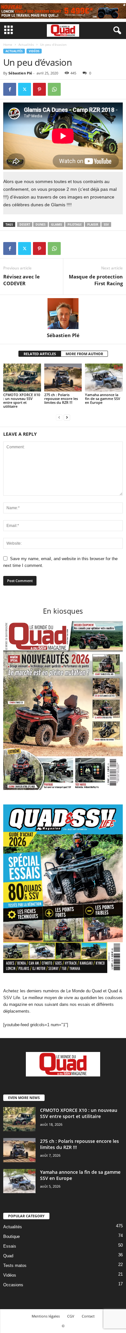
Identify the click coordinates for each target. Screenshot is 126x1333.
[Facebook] (9, 89)
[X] (24, 89)
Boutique (11, 1236)
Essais (9, 1246)
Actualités (26, 44)
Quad (8, 1255)
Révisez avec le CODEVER (21, 280)
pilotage (75, 224)
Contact (88, 1316)
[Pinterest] (39, 89)
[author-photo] (63, 313)
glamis (56, 224)
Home (7, 44)
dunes (41, 224)
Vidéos (34, 51)
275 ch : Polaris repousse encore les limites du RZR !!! (61, 398)
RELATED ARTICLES (40, 353)
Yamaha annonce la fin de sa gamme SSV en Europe (102, 398)
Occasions (13, 1284)
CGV (70, 1316)
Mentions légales (46, 1316)
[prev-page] (59, 417)
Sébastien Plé (20, 73)
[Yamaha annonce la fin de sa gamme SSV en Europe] (104, 378)
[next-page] (67, 417)
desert (24, 224)
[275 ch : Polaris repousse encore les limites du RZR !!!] (63, 378)
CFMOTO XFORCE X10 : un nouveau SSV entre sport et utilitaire (21, 400)
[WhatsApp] (54, 89)
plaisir (92, 224)
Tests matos (14, 1265)
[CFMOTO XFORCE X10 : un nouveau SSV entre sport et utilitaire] (22, 378)
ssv (106, 224)
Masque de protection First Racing (96, 280)
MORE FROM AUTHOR (84, 353)
